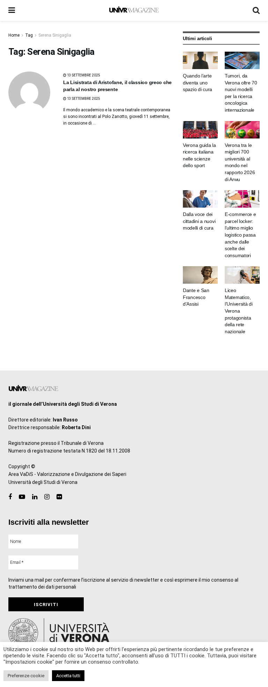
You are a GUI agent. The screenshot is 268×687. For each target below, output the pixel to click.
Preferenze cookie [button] (26, 675)
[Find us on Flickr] (59, 497)
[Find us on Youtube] (22, 497)
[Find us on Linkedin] (34, 497)
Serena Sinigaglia (54, 35)
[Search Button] (256, 10)
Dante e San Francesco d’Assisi (196, 297)
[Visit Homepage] (134, 10)
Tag (29, 35)
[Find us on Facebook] (10, 497)
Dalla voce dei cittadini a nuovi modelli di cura (199, 221)
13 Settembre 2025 (83, 75)
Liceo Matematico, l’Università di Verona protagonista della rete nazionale (239, 311)
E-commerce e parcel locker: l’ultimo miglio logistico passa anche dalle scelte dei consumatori (240, 234)
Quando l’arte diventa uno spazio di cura (197, 82)
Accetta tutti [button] (68, 675)
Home (14, 35)
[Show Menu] (11, 10)
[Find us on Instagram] (47, 497)
